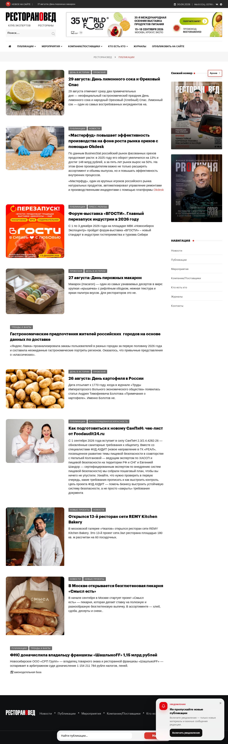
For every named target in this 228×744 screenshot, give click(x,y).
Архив (214, 73)
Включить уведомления (186, 732)
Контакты (177, 305)
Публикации (25, 46)
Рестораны (46, 25)
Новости (176, 250)
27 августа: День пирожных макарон (56, 3)
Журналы (140, 46)
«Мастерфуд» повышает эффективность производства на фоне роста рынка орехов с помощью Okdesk (113, 140)
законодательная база (27, 672)
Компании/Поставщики (84, 46)
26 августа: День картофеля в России (106, 378)
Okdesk (159, 189)
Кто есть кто (117, 46)
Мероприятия (51, 46)
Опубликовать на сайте (168, 46)
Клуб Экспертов (19, 25)
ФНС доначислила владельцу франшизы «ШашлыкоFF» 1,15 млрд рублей (83, 655)
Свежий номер (181, 73)
